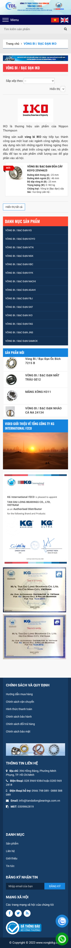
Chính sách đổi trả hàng (20, 724)
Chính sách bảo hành (19, 716)
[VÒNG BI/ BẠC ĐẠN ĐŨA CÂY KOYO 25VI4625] (15, 173)
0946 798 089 (40, 790)
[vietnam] (55, 20)
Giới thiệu (11, 858)
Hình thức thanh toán (19, 709)
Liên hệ (10, 851)
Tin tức (10, 866)
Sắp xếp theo (14, 81)
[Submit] (65, 29)
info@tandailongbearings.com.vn (39, 800)
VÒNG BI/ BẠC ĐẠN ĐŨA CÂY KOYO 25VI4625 (45, 168)
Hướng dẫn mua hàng (19, 694)
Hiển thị (55, 89)
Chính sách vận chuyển (20, 701)
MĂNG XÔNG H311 (38, 386)
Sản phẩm (12, 843)
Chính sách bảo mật (18, 731)
